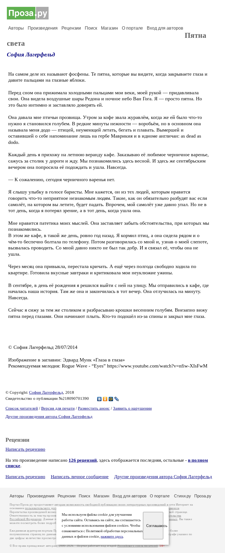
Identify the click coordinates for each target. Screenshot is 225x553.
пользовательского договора (44, 508)
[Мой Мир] (111, 399)
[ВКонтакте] (99, 399)
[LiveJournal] (117, 399)
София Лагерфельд (31, 54)
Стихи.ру (182, 496)
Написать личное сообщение (80, 476)
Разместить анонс (94, 408)
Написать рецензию (25, 449)
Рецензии (71, 28)
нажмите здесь (112, 536)
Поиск (91, 28)
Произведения (43, 28)
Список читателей (21, 408)
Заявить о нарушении (132, 408)
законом (173, 508)
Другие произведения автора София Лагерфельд (48, 416)
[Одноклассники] (105, 399)
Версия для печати (58, 408)
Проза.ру (202, 496)
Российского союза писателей (137, 545)
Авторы (16, 28)
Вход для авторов (165, 28)
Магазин (109, 28)
